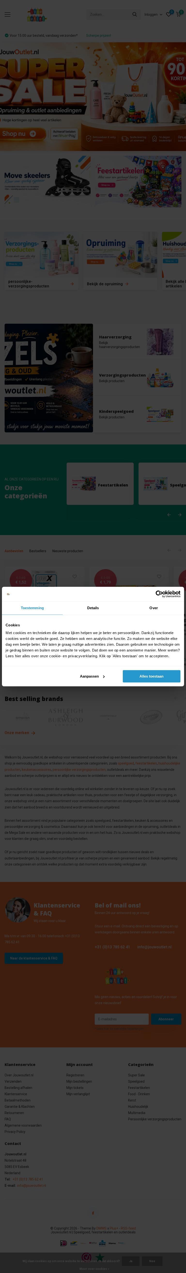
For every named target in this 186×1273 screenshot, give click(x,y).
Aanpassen (89, 676)
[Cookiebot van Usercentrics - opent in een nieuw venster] (159, 594)
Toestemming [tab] (32, 608)
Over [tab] (153, 608)
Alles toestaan (151, 676)
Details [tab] (93, 608)
